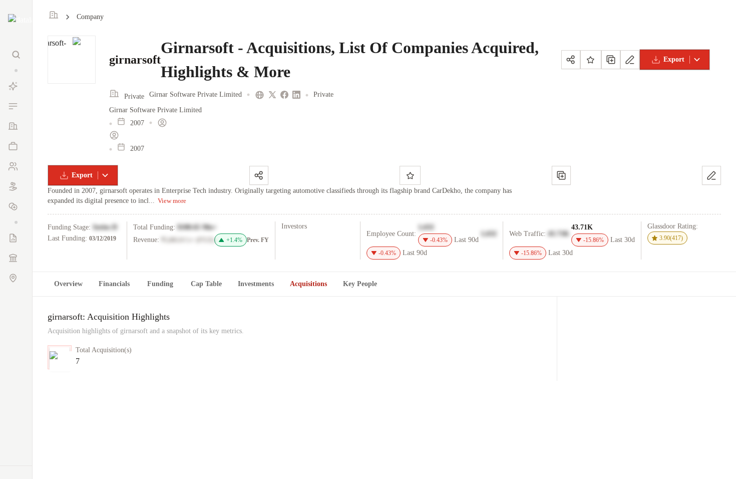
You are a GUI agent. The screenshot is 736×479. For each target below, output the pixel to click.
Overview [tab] (68, 284)
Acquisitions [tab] (308, 284)
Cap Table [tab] (206, 284)
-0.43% (439, 240)
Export (673, 59)
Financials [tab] (114, 284)
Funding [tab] (160, 284)
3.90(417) (671, 238)
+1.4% (234, 240)
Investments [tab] (256, 284)
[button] (16, 70)
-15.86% (593, 240)
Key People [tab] (360, 284)
